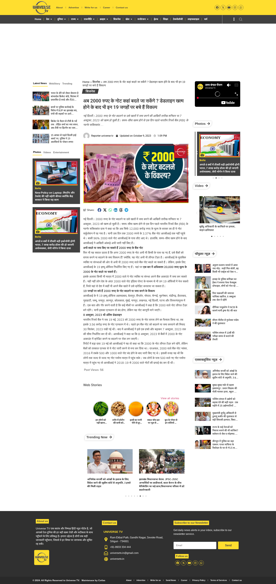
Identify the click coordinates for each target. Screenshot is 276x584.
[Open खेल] (131, 19)
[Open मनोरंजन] (147, 19)
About (59, 7)
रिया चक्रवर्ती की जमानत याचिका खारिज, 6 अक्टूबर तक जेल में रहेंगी (224, 296)
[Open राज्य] (78, 19)
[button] (99, 210)
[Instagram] (235, 7)
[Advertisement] (138, 47)
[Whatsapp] (240, 7)
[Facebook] (217, 7)
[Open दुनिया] (65, 19)
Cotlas (101, 580)
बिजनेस (38, 188)
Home (85, 81)
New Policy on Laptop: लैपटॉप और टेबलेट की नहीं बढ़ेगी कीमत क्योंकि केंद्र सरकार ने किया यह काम (55, 196)
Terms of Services (218, 580)
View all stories (170, 398)
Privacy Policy (198, 580)
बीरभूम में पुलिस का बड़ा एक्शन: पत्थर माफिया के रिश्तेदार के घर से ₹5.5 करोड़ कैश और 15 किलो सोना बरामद (225, 448)
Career (106, 7)
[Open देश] (51, 19)
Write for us (91, 7)
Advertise (74, 7)
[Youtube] (229, 7)
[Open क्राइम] (107, 19)
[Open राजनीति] (93, 19)
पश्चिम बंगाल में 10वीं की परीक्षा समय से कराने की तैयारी (223, 336)
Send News (171, 580)
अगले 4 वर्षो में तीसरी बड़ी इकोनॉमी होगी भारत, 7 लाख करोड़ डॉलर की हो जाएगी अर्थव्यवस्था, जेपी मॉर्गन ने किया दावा (55, 245)
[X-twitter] (223, 7)
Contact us (122, 7)
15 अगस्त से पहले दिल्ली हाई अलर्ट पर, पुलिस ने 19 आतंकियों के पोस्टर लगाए (63, 138)
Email (176, 540)
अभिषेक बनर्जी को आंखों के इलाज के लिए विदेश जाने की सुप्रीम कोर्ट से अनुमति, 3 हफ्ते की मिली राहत (109, 483)
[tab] (40, 84)
